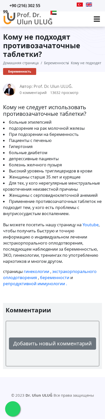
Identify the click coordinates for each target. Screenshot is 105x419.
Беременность (56, 62)
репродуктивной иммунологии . (35, 283)
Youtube (91, 225)
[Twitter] (59, 4)
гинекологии (37, 271)
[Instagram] (72, 4)
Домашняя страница (21, 62)
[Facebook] (66, 4)
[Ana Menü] (97, 19)
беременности (55, 277)
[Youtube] (52, 4)
